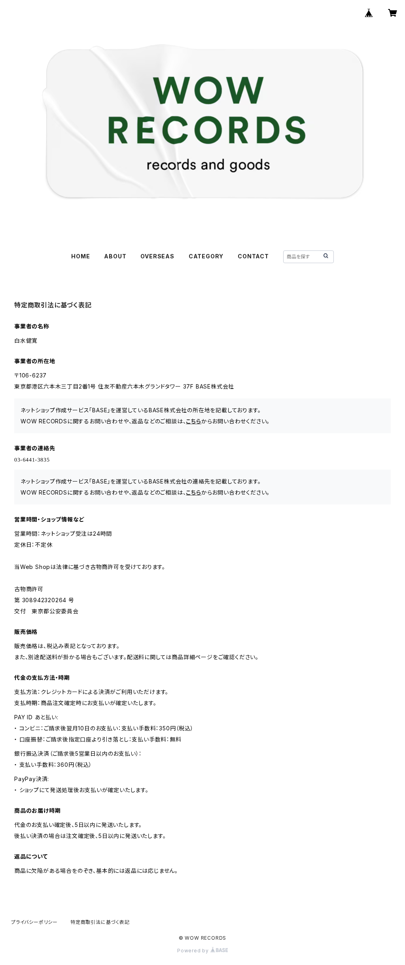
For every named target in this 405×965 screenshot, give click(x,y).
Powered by (193, 951)
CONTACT (253, 256)
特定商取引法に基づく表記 (100, 922)
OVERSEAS (157, 256)
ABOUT (115, 256)
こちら (193, 421)
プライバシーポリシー (34, 922)
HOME (80, 256)
